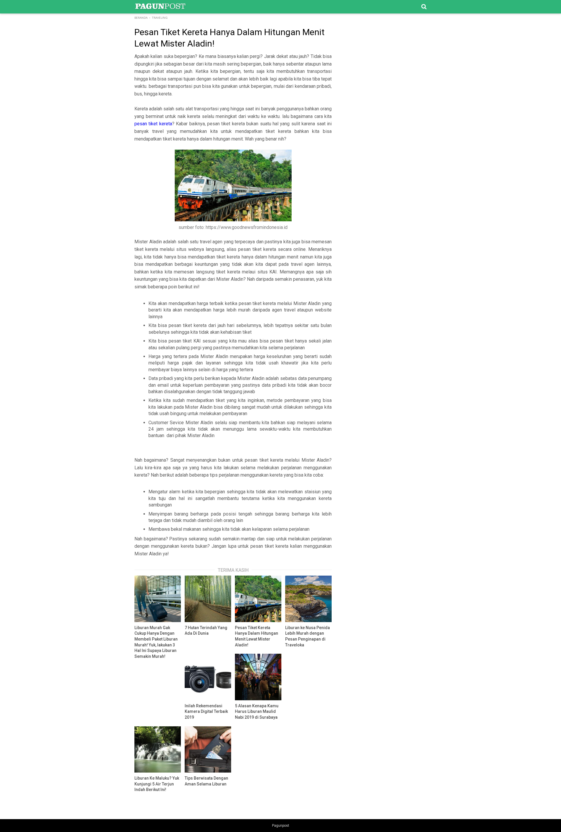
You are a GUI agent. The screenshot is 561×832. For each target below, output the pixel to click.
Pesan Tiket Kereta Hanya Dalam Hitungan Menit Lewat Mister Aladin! (256, 636)
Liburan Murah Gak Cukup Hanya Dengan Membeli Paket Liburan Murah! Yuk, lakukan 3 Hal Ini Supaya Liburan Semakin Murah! (156, 642)
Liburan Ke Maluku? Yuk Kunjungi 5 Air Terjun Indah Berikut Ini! (156, 784)
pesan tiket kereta (153, 123)
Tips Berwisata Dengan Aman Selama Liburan (206, 781)
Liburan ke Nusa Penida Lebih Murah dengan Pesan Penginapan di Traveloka (307, 636)
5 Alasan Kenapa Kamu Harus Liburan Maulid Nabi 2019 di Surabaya (256, 711)
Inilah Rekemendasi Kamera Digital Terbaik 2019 (206, 711)
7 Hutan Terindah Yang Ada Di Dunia (206, 630)
